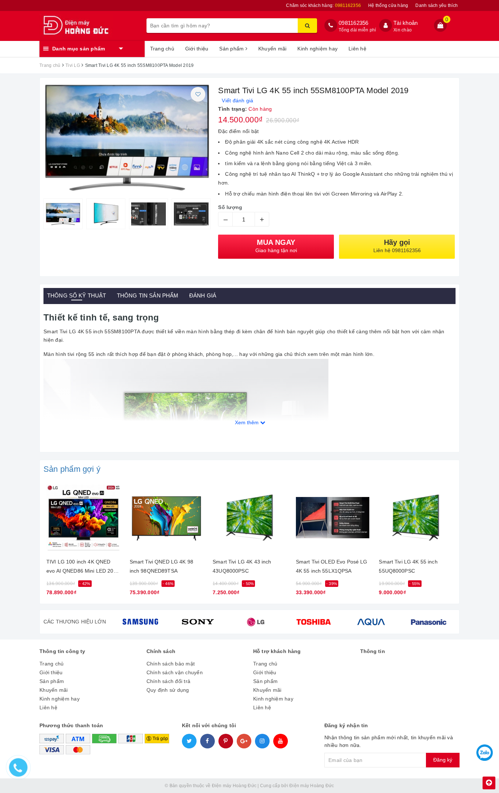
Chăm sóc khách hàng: (323, 5)
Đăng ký (442, 760)
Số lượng (230, 207)
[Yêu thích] (198, 94)
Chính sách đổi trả (168, 681)
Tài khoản (405, 23)
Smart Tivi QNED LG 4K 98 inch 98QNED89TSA (161, 566)
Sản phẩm (232, 49)
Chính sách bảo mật (170, 664)
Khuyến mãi (272, 49)
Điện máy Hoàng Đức (311, 785)
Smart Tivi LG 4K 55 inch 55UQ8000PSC (408, 566)
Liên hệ (357, 49)
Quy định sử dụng (167, 690)
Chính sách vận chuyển (174, 672)
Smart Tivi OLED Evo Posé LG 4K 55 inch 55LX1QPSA (331, 566)
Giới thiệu (197, 49)
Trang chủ (162, 49)
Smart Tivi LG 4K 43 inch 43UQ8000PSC (242, 566)
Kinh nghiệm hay (317, 49)
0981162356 (354, 23)
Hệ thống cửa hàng (388, 5)
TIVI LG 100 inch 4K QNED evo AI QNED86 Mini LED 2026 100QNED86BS (82, 568)
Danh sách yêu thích (436, 5)
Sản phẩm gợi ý (71, 469)
